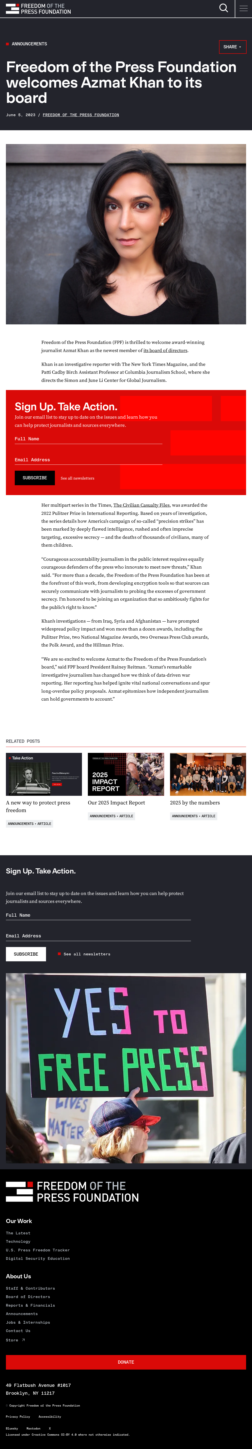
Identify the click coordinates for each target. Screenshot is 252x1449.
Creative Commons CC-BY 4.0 (54, 1434)
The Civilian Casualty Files (141, 505)
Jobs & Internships (28, 1322)
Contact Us (18, 1330)
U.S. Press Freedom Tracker (38, 1250)
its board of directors (165, 350)
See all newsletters (77, 478)
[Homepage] (38, 9)
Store (12, 1340)
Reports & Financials (30, 1305)
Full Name (27, 439)
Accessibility (50, 1416)
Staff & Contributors (30, 1288)
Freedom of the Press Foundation (81, 114)
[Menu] (243, 9)
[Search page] (224, 11)
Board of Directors (28, 1296)
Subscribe (35, 478)
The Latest (18, 1233)
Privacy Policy (18, 1416)
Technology (18, 1241)
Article (44, 824)
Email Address (32, 460)
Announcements (29, 44)
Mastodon (33, 1428)
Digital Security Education (38, 1258)
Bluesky (12, 1428)
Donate (126, 1362)
